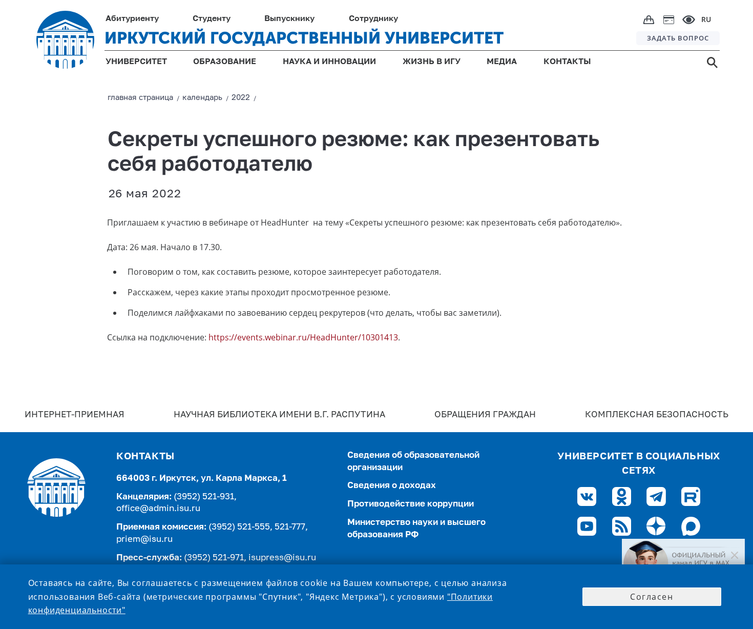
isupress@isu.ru (282, 558)
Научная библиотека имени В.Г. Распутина (279, 415)
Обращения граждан (485, 415)
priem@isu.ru (144, 539)
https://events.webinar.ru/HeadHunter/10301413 (303, 337)
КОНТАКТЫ (567, 62)
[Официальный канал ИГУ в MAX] (683, 563)
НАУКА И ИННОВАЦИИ (329, 62)
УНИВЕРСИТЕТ (136, 62)
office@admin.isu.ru (158, 508)
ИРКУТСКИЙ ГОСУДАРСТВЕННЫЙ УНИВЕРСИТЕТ (304, 38)
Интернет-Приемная (74, 415)
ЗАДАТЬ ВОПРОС (678, 38)
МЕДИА (502, 62)
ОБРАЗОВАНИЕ (224, 62)
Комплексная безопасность (656, 415)
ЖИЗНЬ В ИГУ (432, 62)
